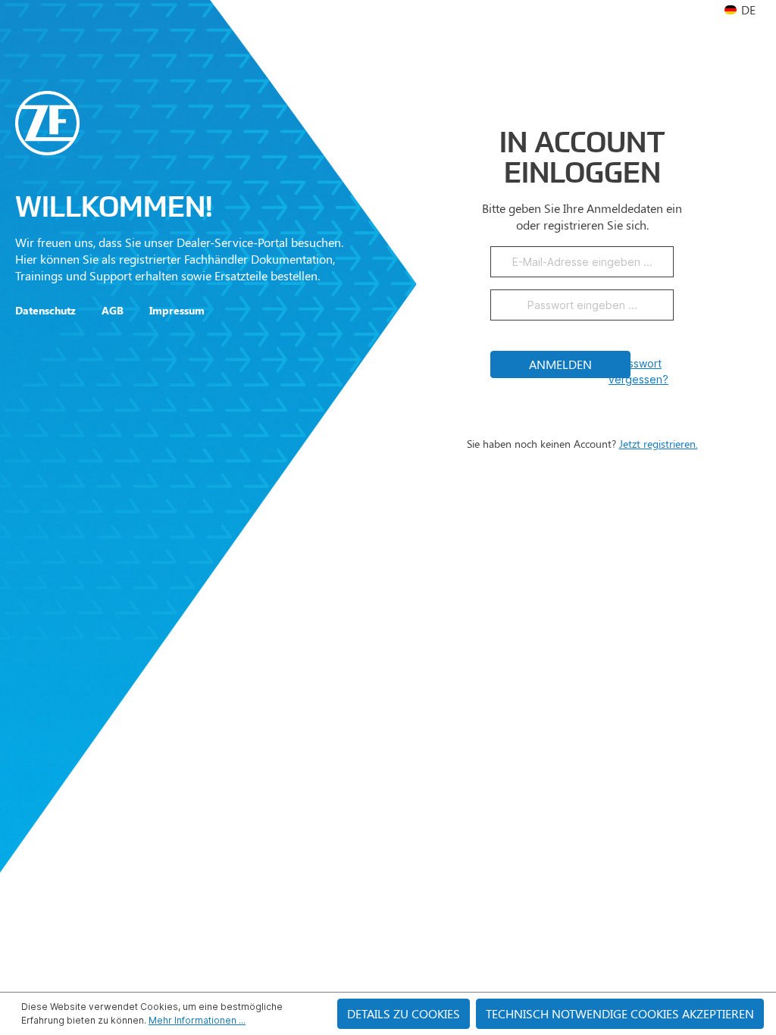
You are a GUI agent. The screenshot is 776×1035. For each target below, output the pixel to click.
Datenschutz (45, 310)
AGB (113, 310)
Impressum (177, 310)
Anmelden (560, 364)
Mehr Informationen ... (197, 1020)
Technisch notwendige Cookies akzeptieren (620, 1013)
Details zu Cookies (403, 1013)
